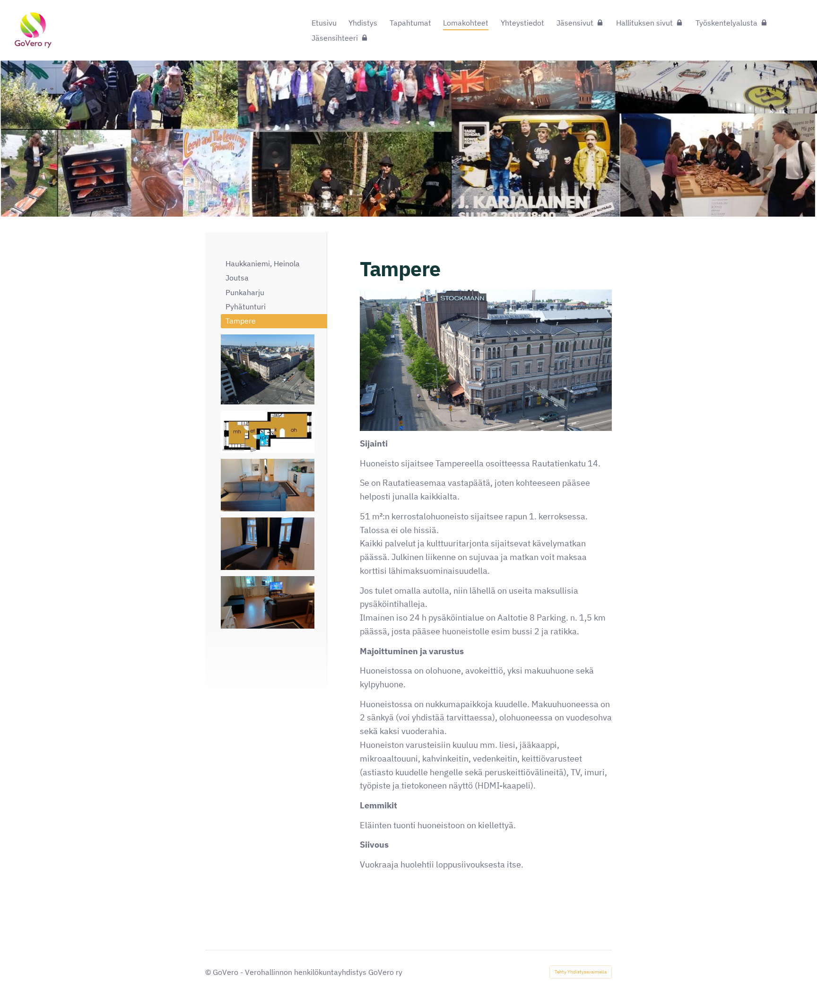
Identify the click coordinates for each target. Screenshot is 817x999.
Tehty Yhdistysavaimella (581, 972)
